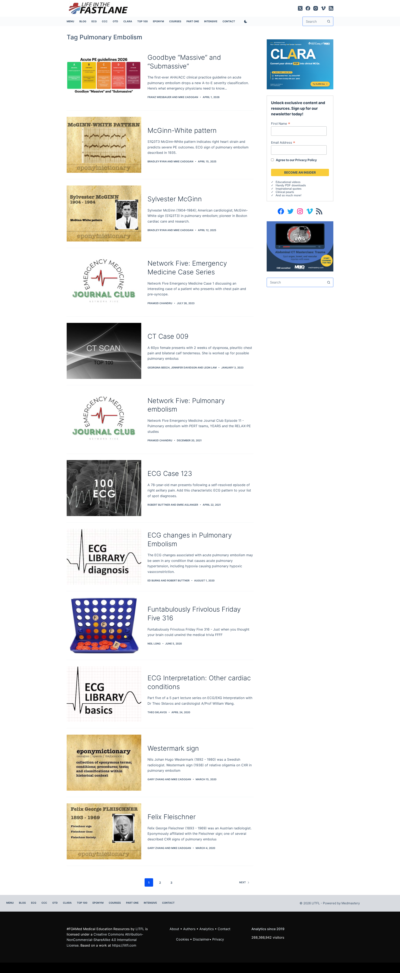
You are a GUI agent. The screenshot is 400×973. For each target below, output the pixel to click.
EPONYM (158, 21)
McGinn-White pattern (182, 130)
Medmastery (350, 903)
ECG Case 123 (170, 473)
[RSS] (331, 8)
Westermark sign (173, 748)
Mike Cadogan (188, 97)
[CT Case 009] (104, 351)
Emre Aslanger (187, 504)
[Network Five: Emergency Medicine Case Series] (104, 282)
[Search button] (328, 21)
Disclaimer (201, 939)
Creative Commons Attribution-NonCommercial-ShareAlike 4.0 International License (105, 939)
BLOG (82, 21)
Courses (175, 21)
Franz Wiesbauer (159, 97)
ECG (94, 21)
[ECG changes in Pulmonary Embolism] (104, 557)
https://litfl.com (124, 945)
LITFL (140, 929)
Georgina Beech (159, 367)
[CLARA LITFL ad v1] (300, 64)
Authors (189, 929)
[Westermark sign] (104, 763)
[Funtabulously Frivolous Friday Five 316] (104, 625)
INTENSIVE (210, 21)
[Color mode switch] (245, 21)
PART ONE (192, 21)
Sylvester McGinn (175, 199)
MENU (70, 21)
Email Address (283, 142)
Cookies (183, 939)
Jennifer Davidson (184, 367)
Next (242, 882)
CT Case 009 (168, 336)
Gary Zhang (156, 779)
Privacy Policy (306, 160)
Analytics (206, 929)
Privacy (218, 939)
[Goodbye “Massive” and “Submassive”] (104, 76)
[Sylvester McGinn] (104, 213)
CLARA (127, 21)
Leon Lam (210, 367)
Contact (228, 21)
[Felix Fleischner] (104, 831)
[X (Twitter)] (300, 8)
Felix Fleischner (172, 817)
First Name (280, 123)
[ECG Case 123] (104, 488)
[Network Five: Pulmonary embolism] (104, 420)
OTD (115, 21)
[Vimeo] (323, 8)
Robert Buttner (159, 504)
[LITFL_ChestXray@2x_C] (300, 246)
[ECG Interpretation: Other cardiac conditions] (104, 694)
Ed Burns (154, 580)
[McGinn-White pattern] (104, 145)
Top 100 (142, 21)
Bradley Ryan (157, 161)
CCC (105, 21)
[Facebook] (308, 8)
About (174, 929)
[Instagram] (315, 8)
